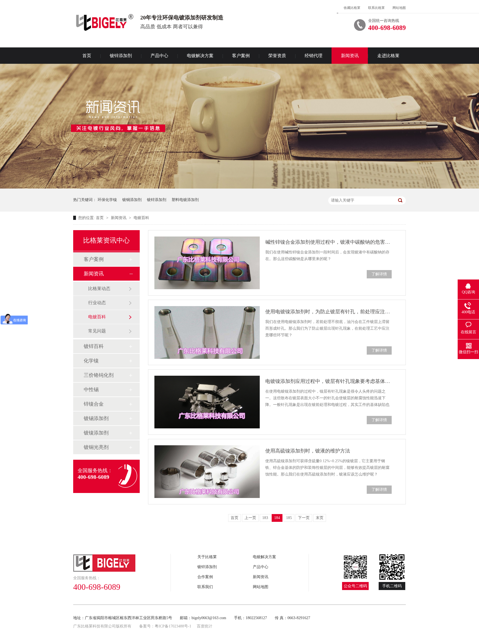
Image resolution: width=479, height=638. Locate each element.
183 (265, 518)
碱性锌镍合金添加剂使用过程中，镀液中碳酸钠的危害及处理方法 (328, 242)
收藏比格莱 (352, 8)
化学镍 (91, 361)
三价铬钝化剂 (99, 375)
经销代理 (313, 55)
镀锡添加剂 (96, 418)
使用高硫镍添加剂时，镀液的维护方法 (307, 451)
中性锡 (91, 389)
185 (289, 518)
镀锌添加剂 (121, 55)
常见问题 (97, 331)
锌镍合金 (94, 404)
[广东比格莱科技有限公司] (122, 563)
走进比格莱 (388, 55)
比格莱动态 (99, 288)
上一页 (250, 518)
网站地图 (399, 8)
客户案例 (241, 55)
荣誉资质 (277, 55)
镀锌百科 (94, 346)
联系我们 (205, 587)
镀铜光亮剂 (96, 447)
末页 (319, 518)
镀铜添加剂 (132, 200)
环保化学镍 (107, 200)
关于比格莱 (207, 557)
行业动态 (97, 302)
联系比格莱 (376, 8)
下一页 (304, 518)
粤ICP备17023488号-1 (173, 626)
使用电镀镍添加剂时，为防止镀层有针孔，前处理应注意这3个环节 (328, 311)
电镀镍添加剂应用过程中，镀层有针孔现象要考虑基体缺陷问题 (328, 381)
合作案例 (205, 577)
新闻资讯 (350, 55)
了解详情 (379, 274)
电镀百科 (141, 218)
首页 (86, 55)
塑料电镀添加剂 (185, 200)
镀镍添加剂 (96, 433)
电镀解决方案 (200, 55)
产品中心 (159, 55)
